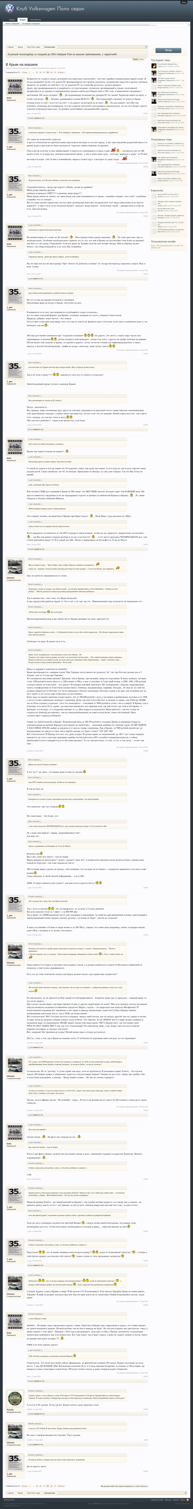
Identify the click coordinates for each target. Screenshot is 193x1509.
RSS (188, 1500)
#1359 (146, 1440)
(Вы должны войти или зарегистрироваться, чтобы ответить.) (124, 1486)
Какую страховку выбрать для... (170, 85)
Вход (184, 2)
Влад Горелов (163, 87)
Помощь (168, 1500)
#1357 (146, 1376)
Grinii (159, 66)
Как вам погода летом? (166, 78)
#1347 (146, 544)
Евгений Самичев (164, 116)
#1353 (146, 1179)
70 (55, 72)
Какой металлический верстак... (170, 120)
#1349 (146, 887)
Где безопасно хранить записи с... (171, 71)
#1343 (146, 216)
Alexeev (160, 211)
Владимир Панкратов (166, 73)
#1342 (146, 167)
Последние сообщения (31, 23)
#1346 (146, 425)
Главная (12, 20)
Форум (22, 20)
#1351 (146, 1043)
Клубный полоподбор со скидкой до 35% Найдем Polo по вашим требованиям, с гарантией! (62, 54)
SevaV (30, 429)
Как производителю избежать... (169, 113)
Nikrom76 (161, 232)
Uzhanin (31, 118)
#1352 (146, 1110)
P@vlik (10, 1410)
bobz (9, 98)
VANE (160, 227)
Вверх (182, 1500)
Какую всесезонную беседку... (169, 99)
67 (44, 72)
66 (40, 72)
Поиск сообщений (12, 23)
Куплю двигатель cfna (166, 208)
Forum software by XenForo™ (24, 1503)
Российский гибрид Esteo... (168, 64)
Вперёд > (61, 72)
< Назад (24, 72)
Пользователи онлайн (163, 241)
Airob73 (160, 197)
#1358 (146, 1409)
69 (51, 72)
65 (37, 72)
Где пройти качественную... (168, 92)
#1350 (146, 935)
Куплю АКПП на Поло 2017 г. (168, 194)
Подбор (135, 59)
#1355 (146, 1261)
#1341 (146, 113)
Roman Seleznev (164, 101)
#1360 (146, 1471)
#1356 (146, 1305)
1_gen (9, 147)
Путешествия (24, 68)
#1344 (146, 274)
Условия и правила (182, 1503)
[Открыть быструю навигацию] (146, 47)
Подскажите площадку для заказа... (171, 127)
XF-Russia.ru (16, 1506)
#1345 (146, 354)
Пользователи (35, 20)
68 (48, 72)
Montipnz (161, 218)
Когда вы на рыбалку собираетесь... (171, 106)
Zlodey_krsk (162, 206)
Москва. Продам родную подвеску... (171, 215)
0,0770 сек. (97, 1503)
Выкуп (142, 59)
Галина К (52, 68)
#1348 (146, 751)
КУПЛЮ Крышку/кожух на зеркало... (171, 229)
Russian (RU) (9, 1500)
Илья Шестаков (163, 108)
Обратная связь (157, 1500)
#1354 (146, 1231)
